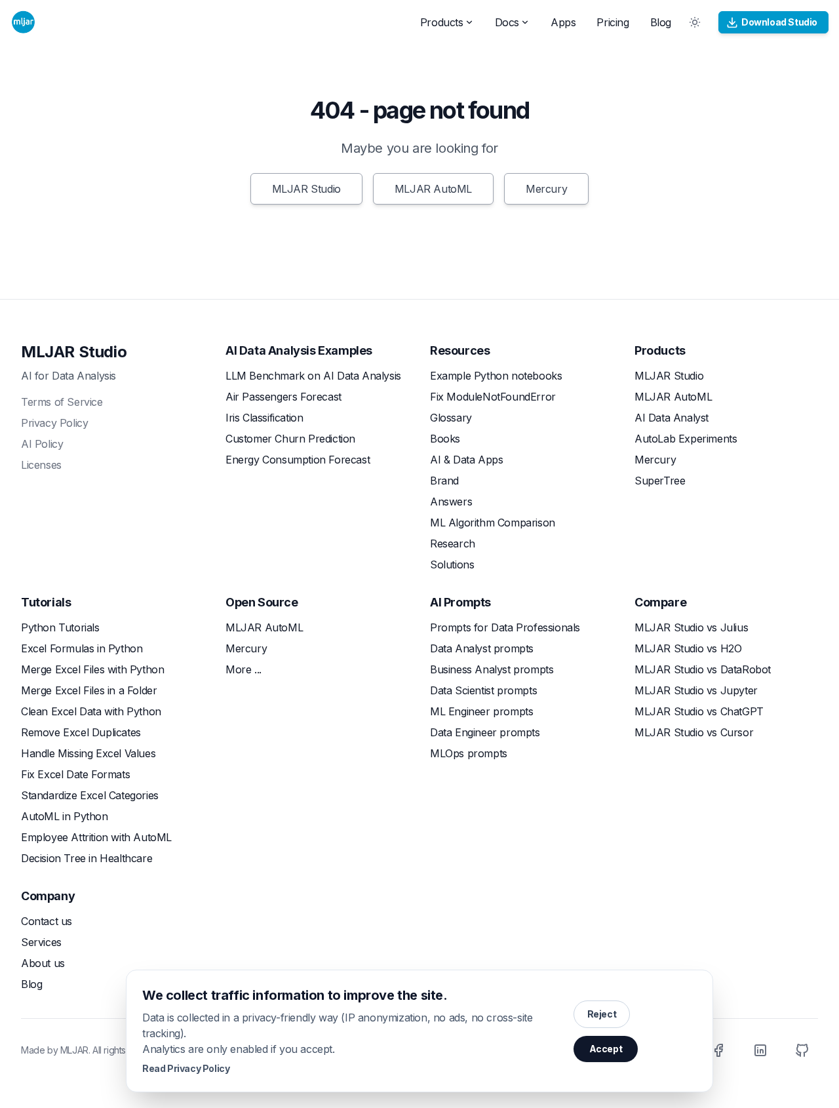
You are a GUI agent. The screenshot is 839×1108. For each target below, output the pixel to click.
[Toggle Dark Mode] (695, 22)
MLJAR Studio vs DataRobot (702, 669)
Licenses (41, 464)
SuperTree (659, 480)
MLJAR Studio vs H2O (687, 648)
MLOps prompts (468, 753)
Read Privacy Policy (185, 1068)
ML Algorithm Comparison (492, 522)
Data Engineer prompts (485, 732)
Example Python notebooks (496, 375)
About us (43, 963)
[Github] (802, 1050)
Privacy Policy (54, 422)
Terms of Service (62, 401)
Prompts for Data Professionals (505, 627)
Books (445, 438)
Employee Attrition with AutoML (96, 837)
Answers (451, 501)
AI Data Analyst (671, 417)
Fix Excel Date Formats (75, 774)
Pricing (612, 22)
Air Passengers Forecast (283, 396)
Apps (563, 22)
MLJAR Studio (306, 188)
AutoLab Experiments (685, 438)
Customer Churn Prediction (290, 438)
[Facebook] (718, 1050)
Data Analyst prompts (482, 648)
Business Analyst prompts (491, 669)
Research (452, 543)
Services (41, 942)
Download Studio (779, 22)
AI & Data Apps (466, 459)
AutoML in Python (64, 816)
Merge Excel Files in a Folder (89, 690)
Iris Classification (264, 417)
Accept (606, 1048)
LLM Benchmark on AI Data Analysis (313, 375)
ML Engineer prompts (481, 711)
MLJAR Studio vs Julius (691, 627)
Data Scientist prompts (483, 690)
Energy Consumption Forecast (297, 459)
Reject (602, 1013)
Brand (444, 480)
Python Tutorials (60, 627)
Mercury (546, 188)
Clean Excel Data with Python (91, 711)
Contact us (46, 921)
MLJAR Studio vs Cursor (693, 732)
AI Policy (42, 443)
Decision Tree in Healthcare (86, 858)
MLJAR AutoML (433, 188)
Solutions (452, 564)
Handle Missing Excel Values (88, 753)
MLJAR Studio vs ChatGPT (699, 711)
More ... (243, 669)
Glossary (451, 417)
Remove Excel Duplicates (81, 732)
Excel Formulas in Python (81, 648)
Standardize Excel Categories (90, 795)
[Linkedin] (760, 1050)
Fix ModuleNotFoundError (493, 396)
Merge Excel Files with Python (92, 669)
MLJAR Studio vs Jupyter (696, 690)
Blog (660, 22)
